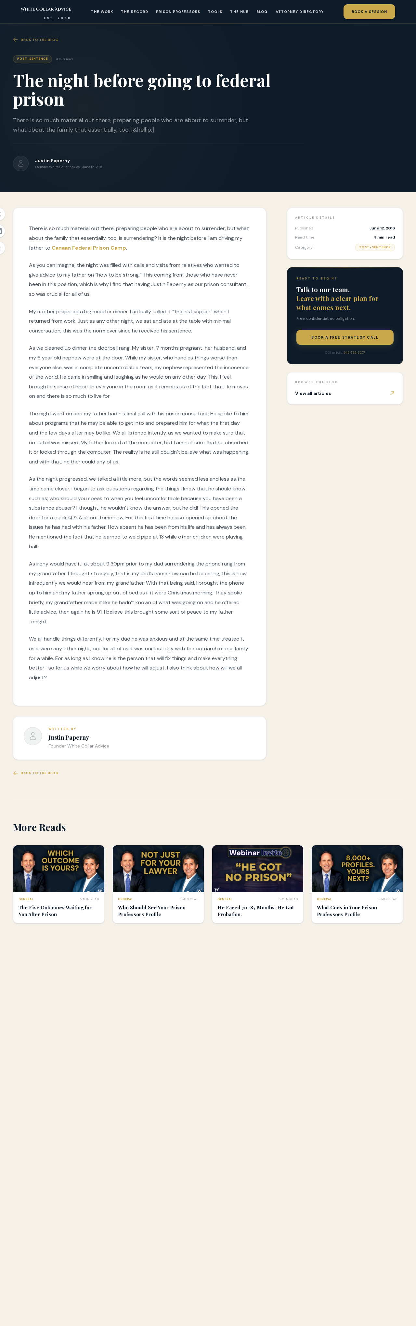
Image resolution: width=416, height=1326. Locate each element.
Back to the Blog (39, 40)
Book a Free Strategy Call (345, 337)
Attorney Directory (300, 11)
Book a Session (369, 11)
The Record (134, 11)
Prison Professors (178, 11)
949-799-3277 (354, 352)
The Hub (239, 11)
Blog (261, 11)
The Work (102, 11)
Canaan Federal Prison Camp (89, 247)
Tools (215, 11)
